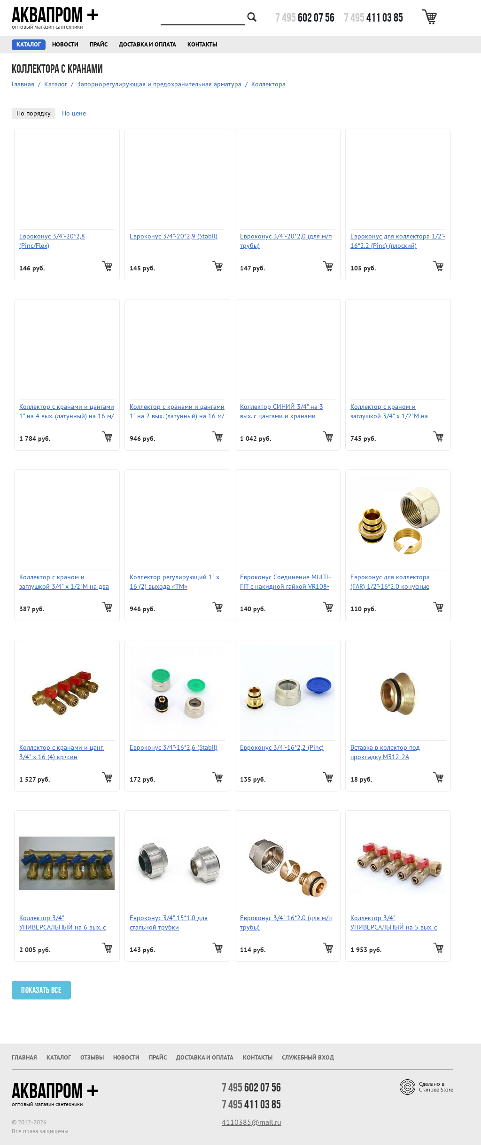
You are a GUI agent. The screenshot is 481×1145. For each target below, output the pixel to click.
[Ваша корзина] (431, 16)
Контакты (202, 44)
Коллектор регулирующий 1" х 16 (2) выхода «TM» (174, 582)
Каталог (28, 44)
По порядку (33, 113)
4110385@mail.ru (251, 1122)
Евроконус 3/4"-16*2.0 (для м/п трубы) (286, 922)
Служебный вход (308, 1057)
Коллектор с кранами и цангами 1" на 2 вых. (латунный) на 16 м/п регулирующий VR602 (177, 412)
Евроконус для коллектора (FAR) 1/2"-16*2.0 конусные (390, 582)
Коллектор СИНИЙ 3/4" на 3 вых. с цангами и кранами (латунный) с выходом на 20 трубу (281, 412)
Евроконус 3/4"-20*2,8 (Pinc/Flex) (52, 241)
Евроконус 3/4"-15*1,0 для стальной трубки (169, 922)
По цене (74, 113)
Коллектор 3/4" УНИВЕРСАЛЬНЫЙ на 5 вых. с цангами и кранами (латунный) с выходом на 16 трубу (396, 923)
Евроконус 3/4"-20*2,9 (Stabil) (173, 236)
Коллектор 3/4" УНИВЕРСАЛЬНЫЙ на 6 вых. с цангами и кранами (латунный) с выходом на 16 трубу (64, 923)
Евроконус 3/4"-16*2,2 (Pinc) (282, 748)
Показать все (41, 990)
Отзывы (92, 1057)
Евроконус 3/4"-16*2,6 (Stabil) (173, 748)
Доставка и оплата (147, 44)
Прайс (99, 44)
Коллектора (268, 84)
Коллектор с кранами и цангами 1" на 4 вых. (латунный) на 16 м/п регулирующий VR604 (66, 412)
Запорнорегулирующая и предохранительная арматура (159, 84)
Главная (23, 84)
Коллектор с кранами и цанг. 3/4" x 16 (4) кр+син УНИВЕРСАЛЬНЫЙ (61, 753)
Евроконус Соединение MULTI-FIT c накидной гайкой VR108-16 (285, 582)
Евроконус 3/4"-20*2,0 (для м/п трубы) (286, 241)
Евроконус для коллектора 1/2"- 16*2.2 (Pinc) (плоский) (397, 241)
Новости (65, 44)
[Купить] (108, 266)
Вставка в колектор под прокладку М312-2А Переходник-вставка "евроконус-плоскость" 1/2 (388, 753)
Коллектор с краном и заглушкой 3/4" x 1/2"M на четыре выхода (389, 412)
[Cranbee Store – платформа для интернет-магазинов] (426, 1087)
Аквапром (47, 15)
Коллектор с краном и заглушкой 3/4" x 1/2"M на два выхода (64, 582)
